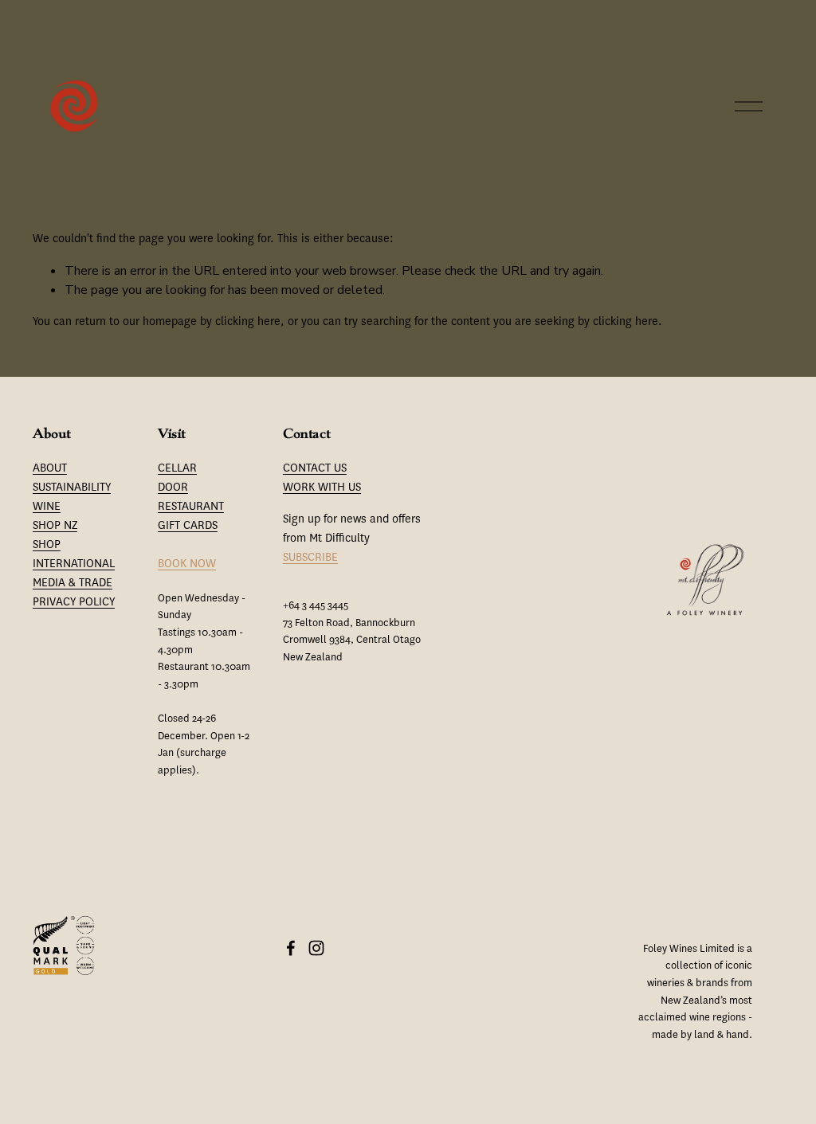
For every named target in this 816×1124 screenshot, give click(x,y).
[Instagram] (316, 948)
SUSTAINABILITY (72, 487)
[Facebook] (291, 948)
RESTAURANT (191, 506)
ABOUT (50, 468)
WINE (47, 506)
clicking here (247, 321)
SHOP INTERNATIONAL (74, 554)
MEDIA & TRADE (72, 582)
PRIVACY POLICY (74, 601)
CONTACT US (315, 468)
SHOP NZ (55, 525)
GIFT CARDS (188, 525)
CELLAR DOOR (177, 477)
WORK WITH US (322, 487)
